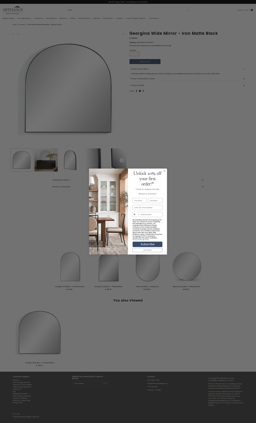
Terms (147, 240)
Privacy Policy (138, 240)
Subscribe (147, 244)
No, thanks (147, 250)
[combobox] (136, 214)
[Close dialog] (164, 171)
